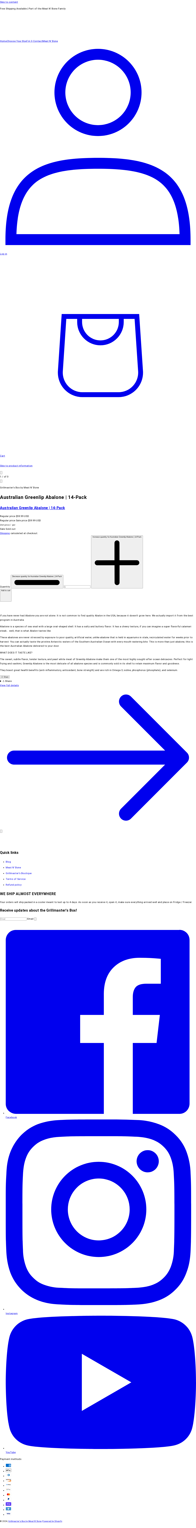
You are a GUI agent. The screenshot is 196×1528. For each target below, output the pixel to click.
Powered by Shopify (52, 1521)
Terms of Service (16, 879)
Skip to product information (16, 465)
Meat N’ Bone (13, 867)
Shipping (5, 533)
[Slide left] (1, 472)
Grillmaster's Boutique (19, 873)
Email (30, 918)
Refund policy (14, 884)
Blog (8, 861)
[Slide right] (1, 481)
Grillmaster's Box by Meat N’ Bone (25, 1521)
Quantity (5, 586)
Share (5, 677)
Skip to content (9, 2)
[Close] (1, 831)
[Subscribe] (35, 919)
